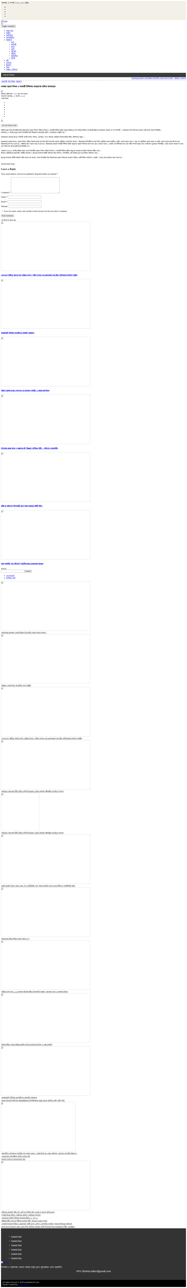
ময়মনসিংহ (14, 56)
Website (4, 206)
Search (3, 569)
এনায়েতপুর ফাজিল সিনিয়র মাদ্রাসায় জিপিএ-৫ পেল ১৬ (19, 1218)
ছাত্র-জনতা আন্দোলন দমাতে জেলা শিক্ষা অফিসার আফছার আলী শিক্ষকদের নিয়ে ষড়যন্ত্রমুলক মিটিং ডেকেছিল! (38, 1227)
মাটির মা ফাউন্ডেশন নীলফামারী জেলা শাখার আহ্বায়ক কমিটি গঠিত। (22, 506)
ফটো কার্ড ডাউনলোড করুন (9, 125)
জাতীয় (8, 33)
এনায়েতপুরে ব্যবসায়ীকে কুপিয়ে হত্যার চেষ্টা (15, 1156)
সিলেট (13, 58)
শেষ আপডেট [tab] (10, 576)
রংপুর (12, 47)
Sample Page (16, 1236)
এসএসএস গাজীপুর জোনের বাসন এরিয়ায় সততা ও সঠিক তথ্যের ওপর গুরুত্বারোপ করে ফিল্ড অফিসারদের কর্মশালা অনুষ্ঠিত (39, 275)
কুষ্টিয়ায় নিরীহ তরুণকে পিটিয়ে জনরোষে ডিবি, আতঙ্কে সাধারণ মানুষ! (24, 1221)
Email (4, 202)
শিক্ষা (7, 67)
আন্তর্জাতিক (10, 37)
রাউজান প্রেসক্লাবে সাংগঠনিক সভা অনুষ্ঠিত (16, 685)
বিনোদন (8, 65)
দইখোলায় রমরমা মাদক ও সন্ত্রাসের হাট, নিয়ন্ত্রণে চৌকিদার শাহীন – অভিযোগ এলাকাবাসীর (29, 448)
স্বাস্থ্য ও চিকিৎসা (11, 69)
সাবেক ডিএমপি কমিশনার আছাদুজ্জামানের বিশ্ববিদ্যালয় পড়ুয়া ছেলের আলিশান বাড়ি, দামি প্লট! (33, 1100)
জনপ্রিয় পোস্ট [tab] (10, 578)
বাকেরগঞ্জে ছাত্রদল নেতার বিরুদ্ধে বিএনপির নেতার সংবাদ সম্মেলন (143, 78)
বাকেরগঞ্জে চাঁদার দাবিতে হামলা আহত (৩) (15, 939)
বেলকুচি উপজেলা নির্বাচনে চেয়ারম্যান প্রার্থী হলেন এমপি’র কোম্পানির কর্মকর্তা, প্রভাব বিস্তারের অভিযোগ (36, 1224)
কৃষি (7, 60)
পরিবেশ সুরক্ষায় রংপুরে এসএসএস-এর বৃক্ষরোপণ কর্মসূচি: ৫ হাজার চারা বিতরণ (25, 390)
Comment (5, 192)
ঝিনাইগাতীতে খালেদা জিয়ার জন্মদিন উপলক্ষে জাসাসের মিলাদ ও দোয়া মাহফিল (26, 1045)
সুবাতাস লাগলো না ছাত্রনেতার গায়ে (13, 1159)
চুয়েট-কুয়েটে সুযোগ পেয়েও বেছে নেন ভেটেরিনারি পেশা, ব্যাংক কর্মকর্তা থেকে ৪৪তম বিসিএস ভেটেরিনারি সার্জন (38, 886)
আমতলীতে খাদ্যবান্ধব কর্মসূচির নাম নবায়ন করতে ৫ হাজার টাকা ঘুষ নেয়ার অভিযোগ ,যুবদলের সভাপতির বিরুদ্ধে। (39, 1153)
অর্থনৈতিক (9, 35)
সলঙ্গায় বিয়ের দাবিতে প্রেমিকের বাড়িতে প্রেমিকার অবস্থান (21, 1215)
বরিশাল (13, 53)
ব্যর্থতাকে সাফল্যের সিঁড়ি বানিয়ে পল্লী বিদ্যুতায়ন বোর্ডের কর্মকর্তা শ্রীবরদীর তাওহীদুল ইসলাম (32, 791)
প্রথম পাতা (9, 31)
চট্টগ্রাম (13, 51)
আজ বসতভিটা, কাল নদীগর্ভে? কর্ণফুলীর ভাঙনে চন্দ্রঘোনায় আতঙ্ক (22, 564)
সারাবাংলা (9, 40)
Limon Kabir (23, 1284)
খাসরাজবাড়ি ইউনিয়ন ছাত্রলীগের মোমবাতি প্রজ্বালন (17, 333)
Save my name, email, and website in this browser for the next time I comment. (35, 211)
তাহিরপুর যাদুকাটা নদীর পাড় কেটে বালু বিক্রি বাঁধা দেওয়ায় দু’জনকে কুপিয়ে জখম (27, 1212)
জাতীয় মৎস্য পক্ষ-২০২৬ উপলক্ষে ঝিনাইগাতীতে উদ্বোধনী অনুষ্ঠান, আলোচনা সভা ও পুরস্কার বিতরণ (34, 992)
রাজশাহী (13, 44)
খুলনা (12, 49)
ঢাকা (12, 42)
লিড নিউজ (11, 81)
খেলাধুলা (8, 63)
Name (4, 197)
